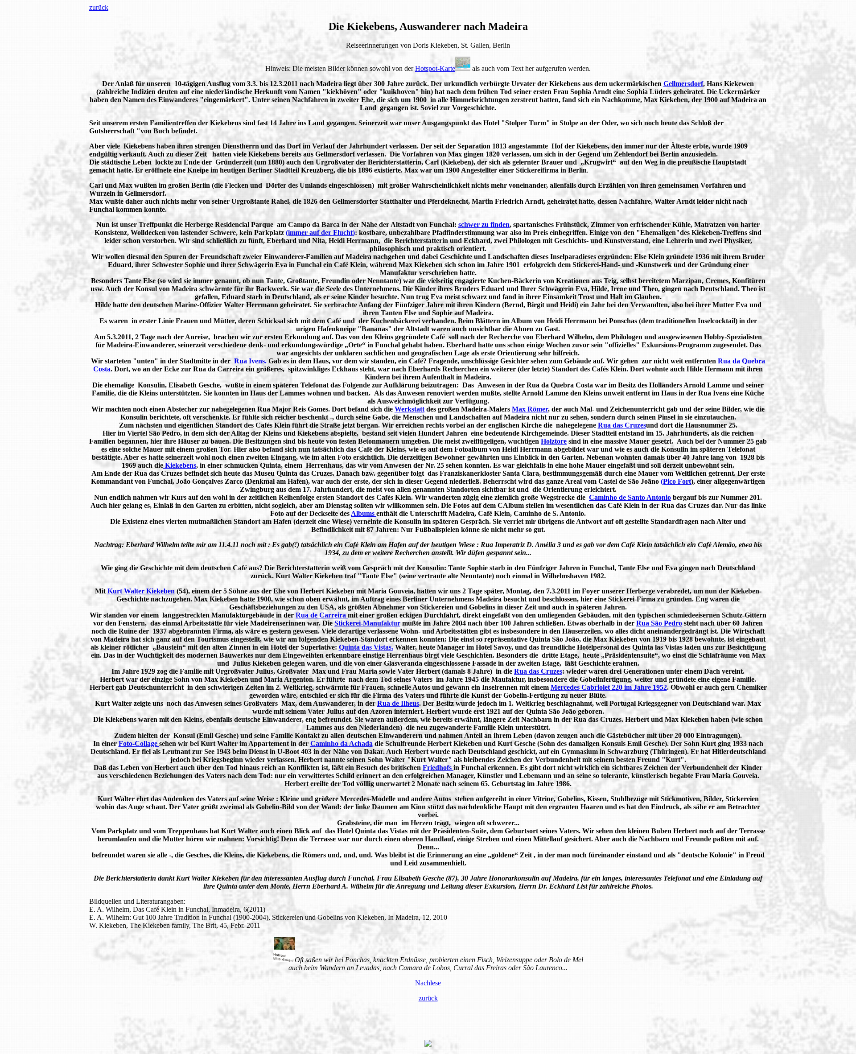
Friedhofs (438, 767)
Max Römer (530, 409)
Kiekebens (179, 465)
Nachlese (428, 983)
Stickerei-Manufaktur (367, 623)
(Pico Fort (676, 481)
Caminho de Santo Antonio (630, 497)
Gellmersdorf (683, 83)
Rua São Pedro (659, 623)
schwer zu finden (484, 224)
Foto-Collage (139, 743)
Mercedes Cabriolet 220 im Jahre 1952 (609, 687)
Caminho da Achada (341, 743)
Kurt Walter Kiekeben (141, 591)
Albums (363, 513)
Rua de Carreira (322, 615)
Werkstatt (409, 409)
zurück (98, 7)
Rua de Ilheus (398, 703)
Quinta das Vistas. (366, 647)
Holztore (554, 441)
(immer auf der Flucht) (320, 232)
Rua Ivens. (250, 361)
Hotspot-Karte (435, 68)
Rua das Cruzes (622, 425)
